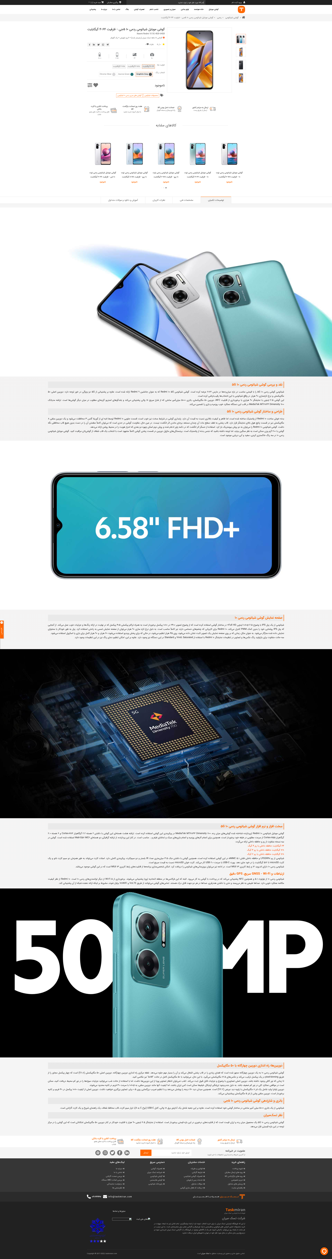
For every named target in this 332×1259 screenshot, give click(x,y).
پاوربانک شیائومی (155, 1184)
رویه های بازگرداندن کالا (234, 1176)
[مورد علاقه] (96, 85)
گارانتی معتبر (187, 1226)
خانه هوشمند (198, 9)
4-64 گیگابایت (148, 66)
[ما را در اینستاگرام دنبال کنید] (105, 1152)
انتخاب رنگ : (159, 72)
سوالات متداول (197, 1184)
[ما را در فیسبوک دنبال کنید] (119, 1152)
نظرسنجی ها (117, 1187)
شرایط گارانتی (197, 1172)
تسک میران (221, 1223)
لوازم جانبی (185, 9)
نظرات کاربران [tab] (159, 200)
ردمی (219, 17)
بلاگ (127, 9)
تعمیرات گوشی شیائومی (193, 1176)
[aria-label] (241, 9)
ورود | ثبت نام (237, 2)
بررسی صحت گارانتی (114, 1176)
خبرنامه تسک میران (154, 1172)
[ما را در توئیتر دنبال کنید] (112, 1152)
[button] (166, 187)
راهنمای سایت (237, 1187)
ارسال (146, 1152)
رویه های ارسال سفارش (234, 1172)
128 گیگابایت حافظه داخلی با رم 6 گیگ (265, 854)
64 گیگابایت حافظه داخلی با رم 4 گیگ (266, 846)
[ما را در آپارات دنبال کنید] (98, 1152)
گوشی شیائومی (232, 17)
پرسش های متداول (235, 1184)
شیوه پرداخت (237, 1168)
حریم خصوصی (237, 1180)
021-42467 (96, 1196)
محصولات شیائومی (151, 95)
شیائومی (217, 1226)
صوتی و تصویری (170, 9)
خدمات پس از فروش (194, 1180)
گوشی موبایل (214, 9)
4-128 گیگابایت (134, 66)
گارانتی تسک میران (174, 1229)
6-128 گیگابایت (119, 66)
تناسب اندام (154, 9)
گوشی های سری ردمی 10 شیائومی (129, 95)
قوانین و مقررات (197, 1168)
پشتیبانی (92, 9)
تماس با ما (116, 9)
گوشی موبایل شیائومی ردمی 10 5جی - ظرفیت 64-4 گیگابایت (126, 29)
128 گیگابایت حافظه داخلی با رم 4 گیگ (265, 850)
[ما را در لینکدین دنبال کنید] (127, 1152)
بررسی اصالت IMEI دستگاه (112, 1180)
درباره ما (104, 9)
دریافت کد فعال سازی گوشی (191, 1187)
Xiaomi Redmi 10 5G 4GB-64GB (151, 33)
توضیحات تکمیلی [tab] (216, 200)
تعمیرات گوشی (139, 9)
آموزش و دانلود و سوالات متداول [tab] (123, 200)
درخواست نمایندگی (114, 1184)
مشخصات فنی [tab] (186, 200)
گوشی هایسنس (156, 1180)
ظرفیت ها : (160, 65)
